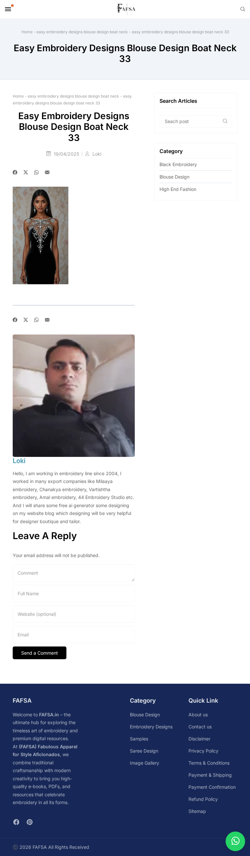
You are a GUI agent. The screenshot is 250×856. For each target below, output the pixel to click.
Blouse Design (174, 176)
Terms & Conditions (208, 763)
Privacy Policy (203, 751)
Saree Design (144, 751)
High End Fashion (178, 189)
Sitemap (197, 811)
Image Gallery (144, 763)
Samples (139, 738)
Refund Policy (203, 799)
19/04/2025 (67, 154)
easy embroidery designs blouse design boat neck (82, 31)
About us (198, 714)
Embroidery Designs (151, 726)
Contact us (200, 726)
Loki (96, 154)
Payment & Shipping (210, 775)
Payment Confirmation (212, 787)
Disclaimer (199, 738)
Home (27, 31)
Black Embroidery (178, 164)
